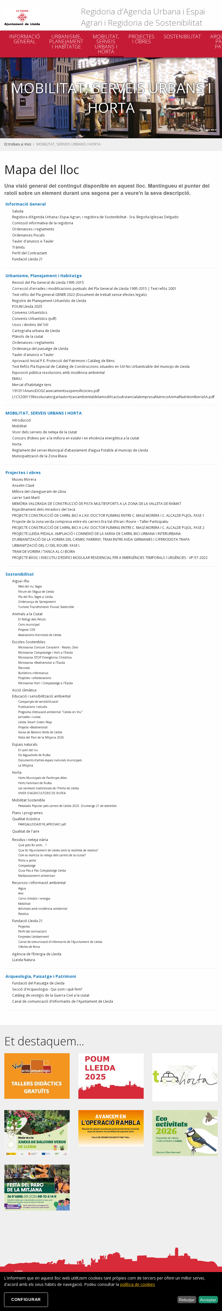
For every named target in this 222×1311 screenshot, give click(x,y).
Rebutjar (187, 1299)
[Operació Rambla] (111, 1128)
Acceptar (208, 1299)
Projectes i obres (141, 39)
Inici (28, 144)
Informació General (24, 39)
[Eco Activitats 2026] (185, 1132)
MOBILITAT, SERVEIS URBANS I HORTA (105, 44)
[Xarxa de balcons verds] (37, 1132)
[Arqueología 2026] (37, 1075)
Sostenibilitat (182, 36)
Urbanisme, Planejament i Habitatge (66, 41)
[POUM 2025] (111, 1075)
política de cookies (137, 1284)
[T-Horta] (185, 1076)
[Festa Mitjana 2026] (37, 1187)
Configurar (26, 1299)
